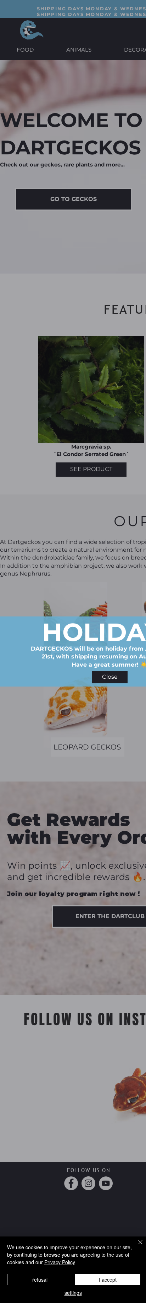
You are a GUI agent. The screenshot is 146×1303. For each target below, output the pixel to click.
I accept (108, 1279)
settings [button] (73, 1292)
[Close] (136, 1246)
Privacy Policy (59, 1262)
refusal (39, 1279)
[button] (110, 677)
